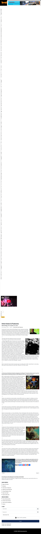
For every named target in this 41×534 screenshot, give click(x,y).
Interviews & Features (7, 487)
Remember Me (6, 514)
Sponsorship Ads (6, 494)
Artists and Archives (7, 500)
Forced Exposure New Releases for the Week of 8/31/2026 (13, 476)
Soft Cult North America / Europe (1, 266)
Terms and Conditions (7, 502)
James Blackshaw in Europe (1, 243)
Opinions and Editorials (7, 489)
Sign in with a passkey (21, 517)
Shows (4, 504)
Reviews (4, 486)
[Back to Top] (39, 532)
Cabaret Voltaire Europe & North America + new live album (1, 211)
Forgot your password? (6, 523)
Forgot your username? (6, 525)
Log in (20, 521)
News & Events (6, 484)
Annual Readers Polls (7, 491)
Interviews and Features (18, 327)
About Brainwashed (6, 498)
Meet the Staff (5, 492)
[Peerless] (24, 3)
